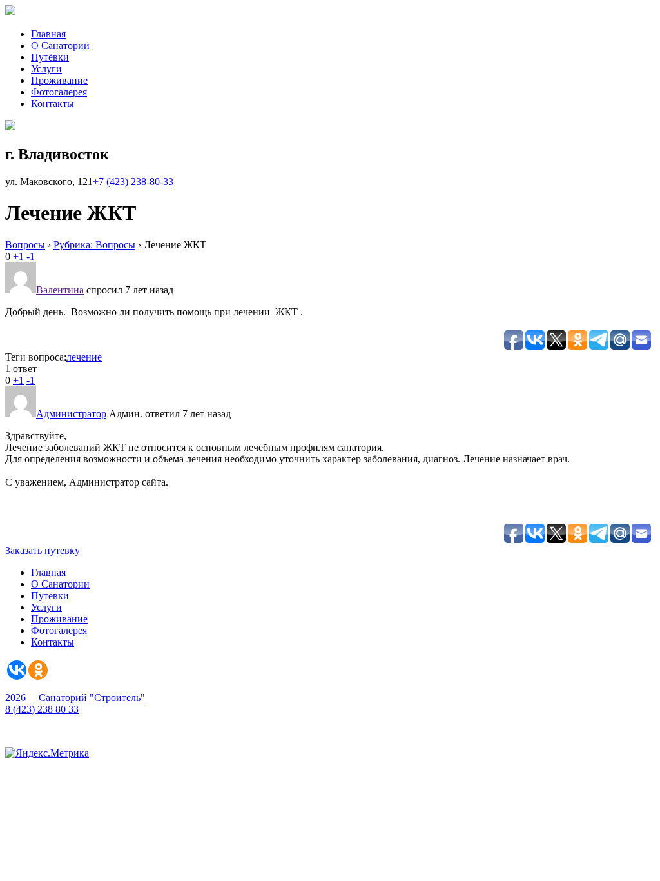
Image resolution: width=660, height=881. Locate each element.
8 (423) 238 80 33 (42, 709)
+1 (18, 256)
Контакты (52, 103)
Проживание (59, 80)
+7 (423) (133, 181)
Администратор (71, 413)
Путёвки (50, 57)
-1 (30, 256)
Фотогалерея (59, 91)
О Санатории (60, 45)
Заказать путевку (42, 550)
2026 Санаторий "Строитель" (75, 697)
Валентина (60, 289)
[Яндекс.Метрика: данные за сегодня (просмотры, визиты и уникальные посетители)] (47, 753)
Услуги (46, 68)
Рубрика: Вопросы (94, 244)
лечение (84, 356)
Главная (48, 33)
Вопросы (25, 244)
